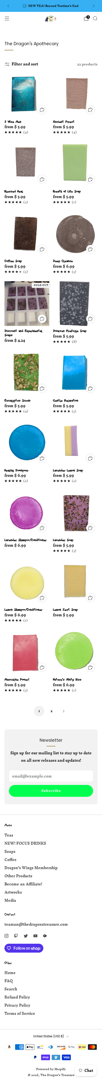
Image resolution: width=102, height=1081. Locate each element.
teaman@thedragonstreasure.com (36, 924)
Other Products (18, 876)
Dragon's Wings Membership (31, 868)
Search (10, 989)
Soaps (9, 851)
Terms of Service (19, 1013)
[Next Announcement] (94, 6)
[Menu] (6, 18)
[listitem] (51, 6)
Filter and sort (25, 64)
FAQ (8, 981)
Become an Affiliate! (23, 884)
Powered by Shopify (51, 1069)
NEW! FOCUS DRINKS (25, 843)
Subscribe (51, 791)
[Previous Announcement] (8, 6)
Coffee (10, 860)
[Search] (95, 18)
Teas (8, 835)
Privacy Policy (17, 1005)
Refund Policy (17, 997)
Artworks (13, 892)
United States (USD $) (48, 1036)
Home (10, 973)
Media (10, 900)
